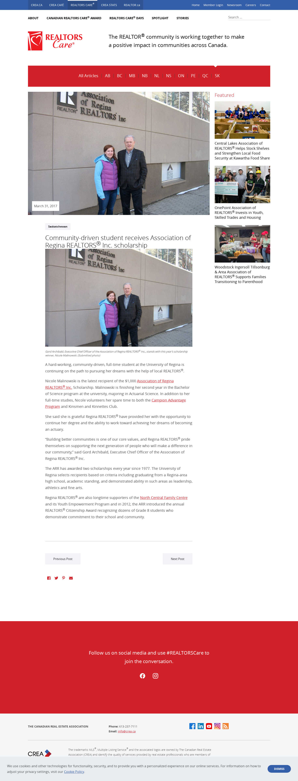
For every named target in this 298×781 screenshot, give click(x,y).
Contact (265, 5)
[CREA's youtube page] (209, 726)
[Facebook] (142, 677)
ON (181, 75)
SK (217, 75)
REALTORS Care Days (126, 18)
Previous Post (62, 559)
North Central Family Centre (164, 497)
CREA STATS (109, 5)
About (33, 18)
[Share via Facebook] (48, 578)
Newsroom (234, 5)
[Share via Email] (71, 578)
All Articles (88, 75)
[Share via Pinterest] (63, 578)
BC (119, 75)
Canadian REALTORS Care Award (74, 18)
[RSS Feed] (226, 726)
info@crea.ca (127, 731)
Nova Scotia (181, 64)
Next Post (177, 559)
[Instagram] (155, 677)
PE (193, 75)
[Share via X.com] (56, 578)
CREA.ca (36, 5)
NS (168, 75)
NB (145, 75)
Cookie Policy (74, 771)
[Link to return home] (58, 40)
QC (205, 75)
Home (196, 5)
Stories (183, 18)
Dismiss (279, 769)
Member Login (213, 5)
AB (107, 75)
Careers (250, 5)
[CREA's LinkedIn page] (201, 726)
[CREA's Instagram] (217, 726)
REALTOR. (132, 5)
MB (132, 75)
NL (156, 75)
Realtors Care (82, 4)
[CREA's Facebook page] (192, 726)
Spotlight (160, 18)
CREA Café (56, 5)
